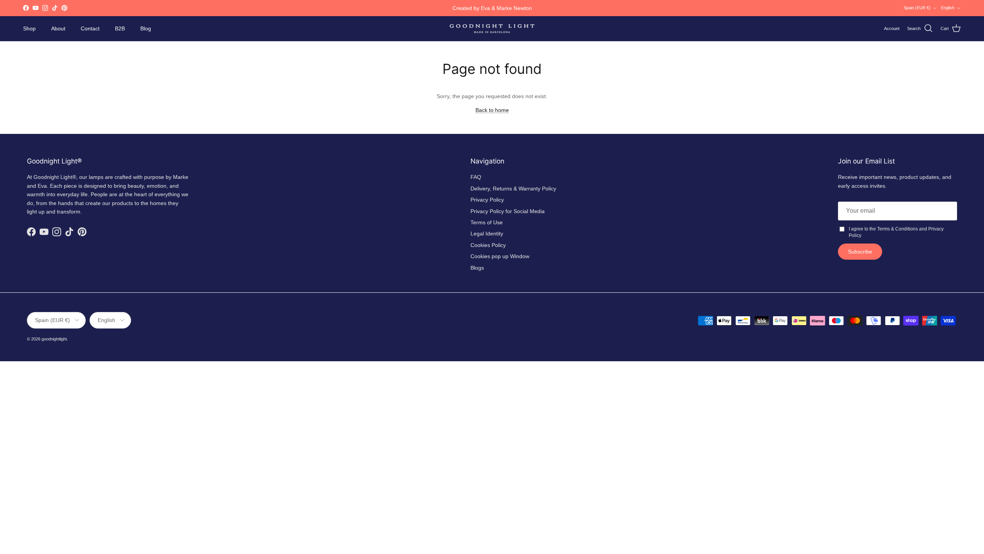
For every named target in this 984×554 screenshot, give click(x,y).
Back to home (492, 110)
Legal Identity (486, 233)
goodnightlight (54, 339)
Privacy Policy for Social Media (507, 211)
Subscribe (860, 252)
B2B (120, 28)
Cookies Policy (488, 245)
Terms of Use (486, 222)
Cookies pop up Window (499, 256)
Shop (29, 28)
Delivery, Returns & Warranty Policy (513, 188)
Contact (90, 28)
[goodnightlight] (492, 28)
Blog (145, 28)
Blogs (477, 268)
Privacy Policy (487, 200)
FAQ (475, 177)
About (58, 28)
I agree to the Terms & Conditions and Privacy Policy (896, 232)
